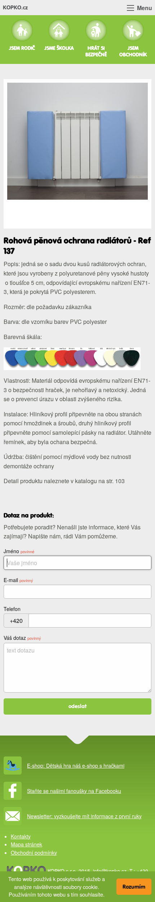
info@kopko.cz (110, 871)
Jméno (19, 551)
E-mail (18, 580)
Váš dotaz (22, 637)
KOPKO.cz (15, 7)
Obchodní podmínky (34, 852)
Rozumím (134, 886)
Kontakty (21, 836)
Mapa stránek (26, 844)
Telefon (12, 608)
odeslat (77, 706)
